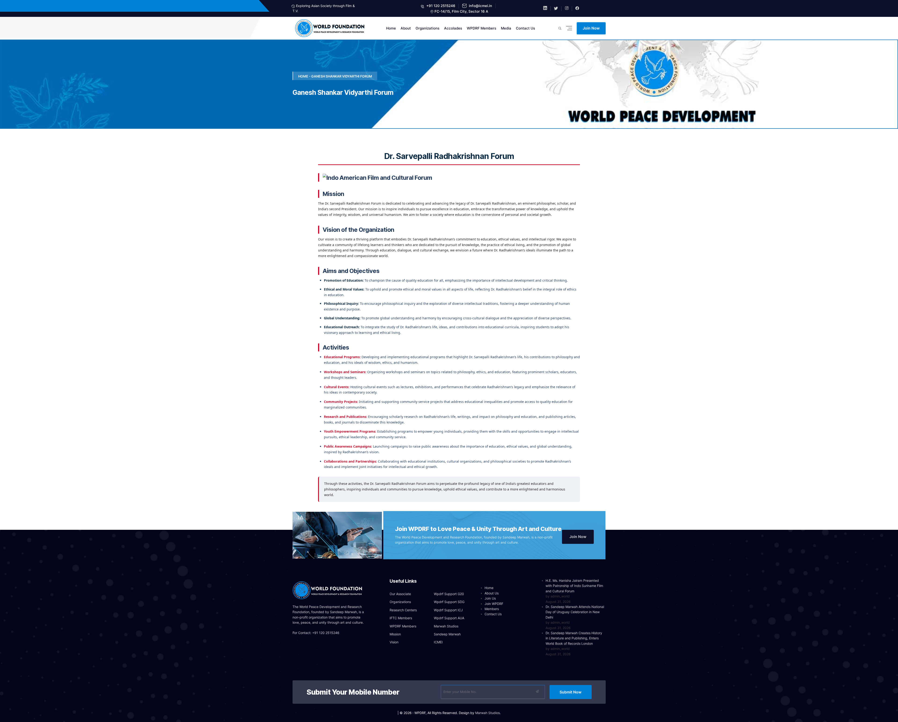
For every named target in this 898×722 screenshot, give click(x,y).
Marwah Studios (446, 626)
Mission (395, 634)
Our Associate (400, 594)
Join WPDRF (494, 604)
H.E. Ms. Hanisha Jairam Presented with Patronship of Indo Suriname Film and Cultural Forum (574, 585)
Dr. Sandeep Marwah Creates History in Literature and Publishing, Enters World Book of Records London (574, 638)
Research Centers (403, 610)
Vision (394, 642)
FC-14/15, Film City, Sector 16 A (461, 11)
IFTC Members (401, 618)
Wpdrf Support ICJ (448, 610)
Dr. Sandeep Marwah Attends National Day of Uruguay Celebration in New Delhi (575, 612)
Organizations (427, 28)
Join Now (591, 28)
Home (391, 28)
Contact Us (525, 28)
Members (492, 609)
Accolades (453, 28)
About (406, 28)
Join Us (490, 598)
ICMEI (438, 642)
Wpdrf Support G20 (449, 594)
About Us (492, 593)
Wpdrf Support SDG (449, 602)
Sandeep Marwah (447, 634)
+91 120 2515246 (440, 6)
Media (506, 28)
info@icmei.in (480, 6)
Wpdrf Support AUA (449, 618)
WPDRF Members (481, 28)
